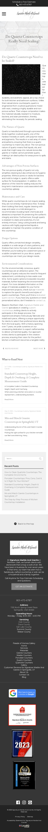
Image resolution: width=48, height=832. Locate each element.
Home (24, 646)
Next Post (38, 348)
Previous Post (11, 348)
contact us (40, 300)
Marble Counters (24, 655)
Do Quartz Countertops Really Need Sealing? (24, 38)
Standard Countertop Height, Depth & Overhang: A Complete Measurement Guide (22, 377)
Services (24, 648)
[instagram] (24, 802)
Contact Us (24, 675)
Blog (24, 677)
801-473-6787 (25, 4)
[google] (30, 802)
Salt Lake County (24, 627)
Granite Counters (24, 653)
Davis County (24, 624)
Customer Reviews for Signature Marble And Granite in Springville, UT (24, 668)
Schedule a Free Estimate (24, 2)
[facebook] (18, 802)
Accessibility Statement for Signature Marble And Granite (24, 821)
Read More (9, 399)
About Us (24, 672)
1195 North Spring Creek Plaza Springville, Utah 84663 (24, 608)
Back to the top (26, 524)
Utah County (24, 622)
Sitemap (30, 817)
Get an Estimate (24, 586)
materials (40, 290)
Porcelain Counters (24, 658)
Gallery (24, 665)
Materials (24, 650)
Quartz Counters (24, 660)
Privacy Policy (20, 817)
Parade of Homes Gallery (24, 643)
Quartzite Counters (24, 662)
